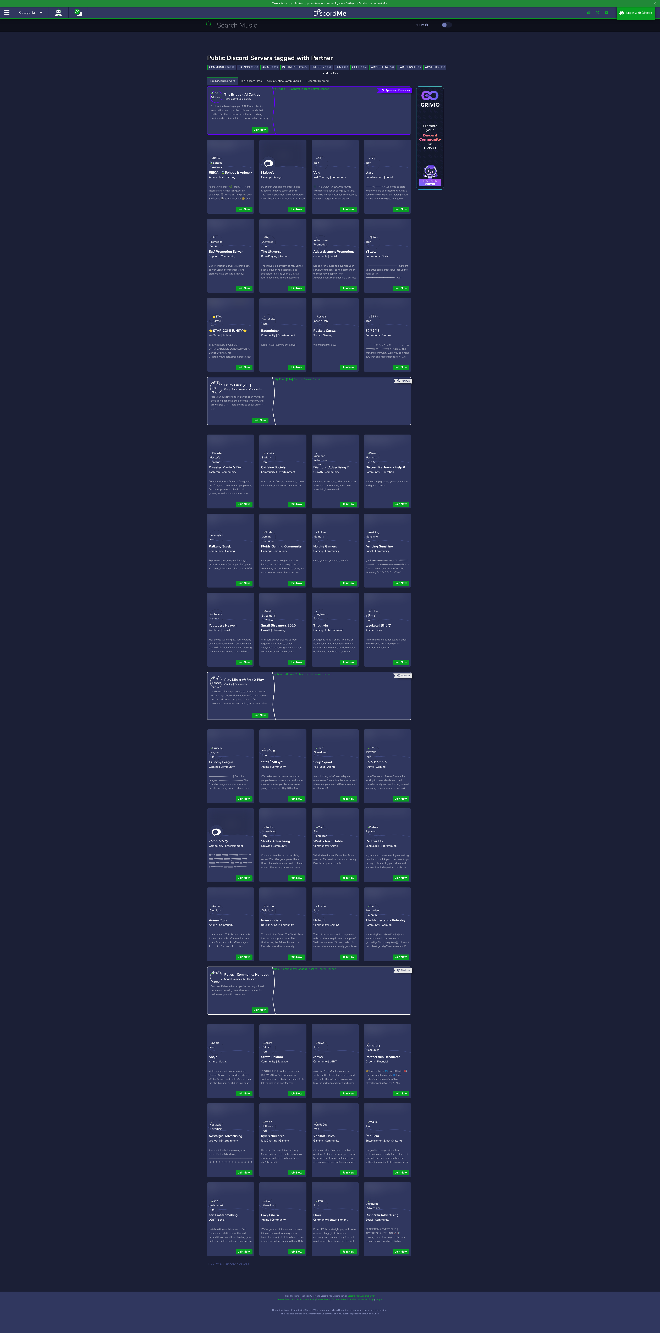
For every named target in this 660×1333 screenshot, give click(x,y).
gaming (248, 67)
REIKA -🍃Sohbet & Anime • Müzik (230, 175)
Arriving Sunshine (379, 546)
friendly (321, 67)
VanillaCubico (324, 1136)
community (221, 67)
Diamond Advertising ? (331, 467)
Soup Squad (322, 762)
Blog (371, 1299)
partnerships (294, 67)
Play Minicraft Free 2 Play (244, 680)
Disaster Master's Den (226, 467)
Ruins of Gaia (271, 920)
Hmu (317, 1215)
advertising (382, 67)
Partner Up (374, 841)
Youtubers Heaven (222, 625)
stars (369, 172)
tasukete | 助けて (378, 625)
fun (342, 67)
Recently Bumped (317, 81)
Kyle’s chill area (273, 1136)
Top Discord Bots (251, 81)
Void (316, 172)
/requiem (372, 1136)
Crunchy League (221, 762)
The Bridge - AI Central (242, 94)
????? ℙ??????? (376, 762)
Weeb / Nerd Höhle (328, 841)
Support (379, 1299)
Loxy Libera (270, 1215)
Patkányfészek (220, 546)
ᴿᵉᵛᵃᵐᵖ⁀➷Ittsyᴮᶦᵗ (272, 762)
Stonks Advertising (275, 841)
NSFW (420, 25)
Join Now (260, 130)
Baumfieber (270, 330)
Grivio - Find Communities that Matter (296, 1299)
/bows (318, 1057)
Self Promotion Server (226, 251)
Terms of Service (340, 1299)
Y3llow (371, 251)
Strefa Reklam (272, 1057)
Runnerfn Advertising (382, 1215)
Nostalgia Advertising (225, 1136)
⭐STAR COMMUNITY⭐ (228, 330)
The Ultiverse (271, 251)
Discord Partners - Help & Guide (385, 470)
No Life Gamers (325, 546)
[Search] (209, 24)
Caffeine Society (273, 467)
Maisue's (267, 172)
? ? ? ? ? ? (372, 330)
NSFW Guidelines (358, 1299)
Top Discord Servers (222, 81)
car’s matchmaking (223, 1215)
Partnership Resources (383, 1057)
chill (359, 67)
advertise (435, 67)
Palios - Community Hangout (246, 974)
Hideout (319, 920)
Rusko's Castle (324, 330)
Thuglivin (320, 625)
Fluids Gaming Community (281, 546)
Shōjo (213, 1057)
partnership (409, 67)
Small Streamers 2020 (278, 625)
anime (270, 67)
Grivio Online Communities (284, 81)
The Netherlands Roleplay (385, 920)
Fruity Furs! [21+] (237, 385)
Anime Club (218, 920)
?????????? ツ (218, 841)
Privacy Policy (323, 1299)
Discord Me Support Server (361, 1295)
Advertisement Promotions (333, 251)
